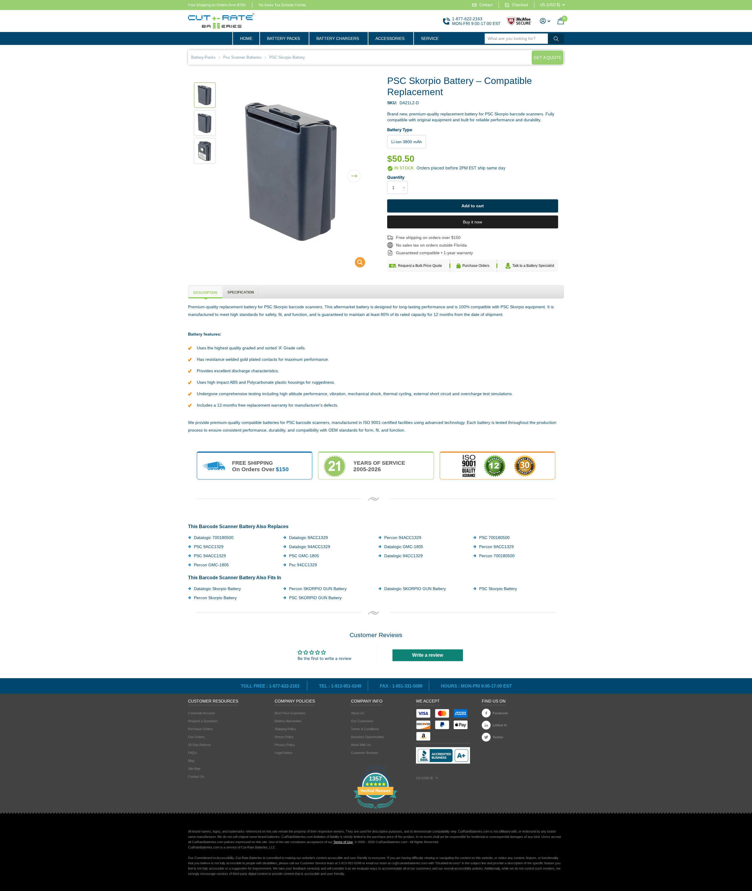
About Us (357, 713)
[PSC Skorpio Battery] (356, 263)
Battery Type (399, 129)
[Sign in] (545, 21)
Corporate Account (201, 713)
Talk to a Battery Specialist (533, 266)
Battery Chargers (337, 38)
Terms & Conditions (365, 729)
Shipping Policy (285, 729)
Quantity (395, 177)
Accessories (389, 38)
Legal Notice (283, 752)
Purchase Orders (475, 266)
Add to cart (472, 205)
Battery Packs (283, 38)
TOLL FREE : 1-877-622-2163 (271, 685)
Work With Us (361, 745)
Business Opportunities (367, 737)
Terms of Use (343, 842)
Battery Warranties (288, 721)
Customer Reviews (364, 752)
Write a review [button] (427, 655)
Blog (191, 760)
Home (246, 38)
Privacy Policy (285, 745)
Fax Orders (196, 737)
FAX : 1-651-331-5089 (401, 685)
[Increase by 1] (405, 182)
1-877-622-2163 (467, 18)
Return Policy (284, 737)
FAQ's (192, 752)
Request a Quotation (202, 721)
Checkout (520, 5)
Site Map (194, 768)
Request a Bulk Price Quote (420, 266)
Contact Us (196, 776)
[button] (354, 172)
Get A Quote (547, 57)
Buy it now (472, 222)
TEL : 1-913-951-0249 (340, 685)
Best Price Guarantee (290, 713)
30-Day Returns (199, 745)
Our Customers (362, 721)
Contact (486, 5)
